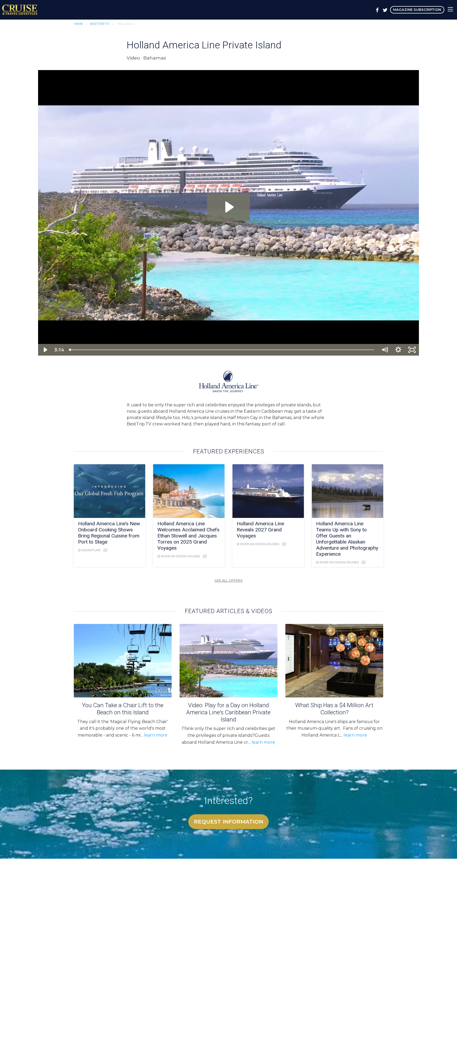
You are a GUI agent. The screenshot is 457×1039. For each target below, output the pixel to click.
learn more (155, 735)
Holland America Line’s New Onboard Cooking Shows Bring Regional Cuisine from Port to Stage (109, 533)
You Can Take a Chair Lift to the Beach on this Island (122, 709)
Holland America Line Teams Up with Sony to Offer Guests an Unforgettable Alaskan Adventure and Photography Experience (347, 539)
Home (78, 24)
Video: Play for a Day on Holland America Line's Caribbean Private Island (228, 712)
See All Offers (228, 580)
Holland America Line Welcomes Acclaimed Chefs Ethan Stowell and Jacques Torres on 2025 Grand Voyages (188, 536)
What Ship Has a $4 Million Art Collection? (334, 709)
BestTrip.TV (99, 24)
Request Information (228, 822)
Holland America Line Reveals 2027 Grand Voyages (260, 530)
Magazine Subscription (417, 10)
